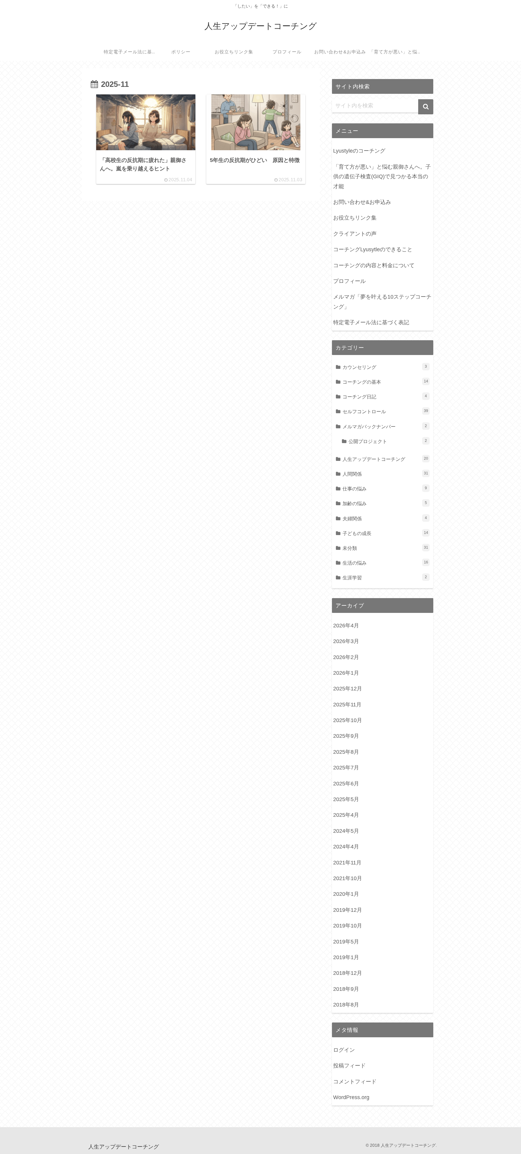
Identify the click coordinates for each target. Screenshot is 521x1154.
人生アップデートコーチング (385, 459)
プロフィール (349, 281)
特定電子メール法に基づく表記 (371, 322)
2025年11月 (347, 705)
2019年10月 (347, 926)
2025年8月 (346, 752)
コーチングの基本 (385, 382)
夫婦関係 (385, 518)
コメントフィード (355, 1082)
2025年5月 (346, 799)
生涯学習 (385, 577)
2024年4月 (346, 847)
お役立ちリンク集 (355, 218)
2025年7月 (346, 768)
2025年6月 (346, 784)
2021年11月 (347, 863)
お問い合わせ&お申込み (362, 202)
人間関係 (385, 474)
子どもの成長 (385, 533)
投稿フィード (349, 1066)
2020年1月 (346, 894)
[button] (425, 106)
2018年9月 (346, 989)
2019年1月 (346, 957)
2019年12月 (347, 910)
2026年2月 (346, 657)
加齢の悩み (385, 503)
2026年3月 (346, 641)
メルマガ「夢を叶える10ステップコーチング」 (382, 301)
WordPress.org (351, 1097)
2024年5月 (346, 831)
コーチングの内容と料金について (374, 265)
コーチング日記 (385, 396)
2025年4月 (346, 815)
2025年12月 (347, 689)
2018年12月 (347, 973)
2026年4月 (346, 626)
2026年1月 (346, 673)
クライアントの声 (355, 234)
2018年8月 (346, 1005)
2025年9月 (346, 736)
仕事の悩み (385, 488)
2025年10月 (347, 720)
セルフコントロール (385, 411)
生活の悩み (385, 563)
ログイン (344, 1050)
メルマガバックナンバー (385, 426)
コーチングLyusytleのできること (372, 249)
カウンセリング (385, 367)
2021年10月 (347, 878)
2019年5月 (346, 942)
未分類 (385, 548)
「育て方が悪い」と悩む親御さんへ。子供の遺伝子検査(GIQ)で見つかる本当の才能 (382, 176)
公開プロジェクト (388, 441)
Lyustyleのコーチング (359, 151)
